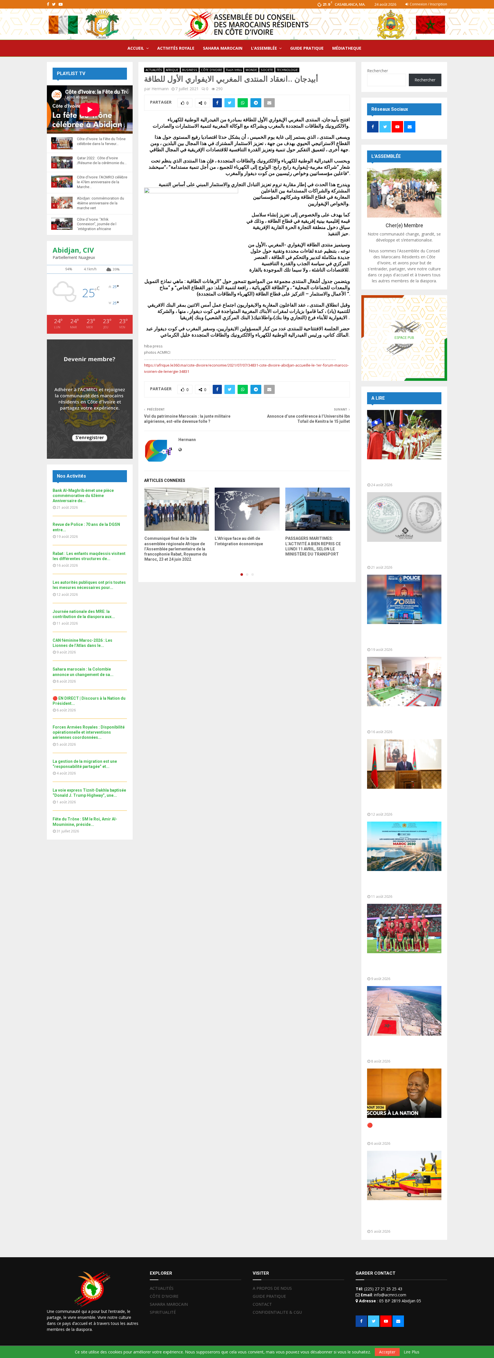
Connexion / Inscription (428, 4)
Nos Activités (71, 476)
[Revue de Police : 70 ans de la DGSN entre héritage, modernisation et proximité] (404, 599)
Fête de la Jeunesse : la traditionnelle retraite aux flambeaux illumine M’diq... (395, 472)
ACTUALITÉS (154, 70)
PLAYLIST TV (71, 73)
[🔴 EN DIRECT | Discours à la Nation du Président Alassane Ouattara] (404, 1093)
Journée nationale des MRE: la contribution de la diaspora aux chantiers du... (400, 884)
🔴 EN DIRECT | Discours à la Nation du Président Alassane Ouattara (399, 1130)
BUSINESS (189, 70)
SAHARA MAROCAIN (222, 48)
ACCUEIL (136, 48)
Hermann (160, 88)
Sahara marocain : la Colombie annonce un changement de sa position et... (400, 1048)
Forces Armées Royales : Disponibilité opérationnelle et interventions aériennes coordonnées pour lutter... (399, 1216)
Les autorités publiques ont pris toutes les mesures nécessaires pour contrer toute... (402, 801)
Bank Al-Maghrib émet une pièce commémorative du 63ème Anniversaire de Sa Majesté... (402, 554)
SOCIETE (267, 70)
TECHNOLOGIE (287, 70)
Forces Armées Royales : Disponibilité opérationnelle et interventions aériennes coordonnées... (89, 732)
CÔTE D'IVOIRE (211, 70)
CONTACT (262, 1304)
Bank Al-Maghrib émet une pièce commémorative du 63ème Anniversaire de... (83, 495)
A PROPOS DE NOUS (272, 1288)
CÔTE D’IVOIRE (164, 1296)
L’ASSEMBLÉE (264, 48)
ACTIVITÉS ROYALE (175, 48)
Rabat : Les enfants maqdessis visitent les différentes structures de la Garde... (400, 719)
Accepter (387, 1352)
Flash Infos (234, 70)
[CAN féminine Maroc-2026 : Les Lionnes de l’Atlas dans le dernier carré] (404, 928)
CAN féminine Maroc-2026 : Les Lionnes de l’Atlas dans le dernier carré (403, 966)
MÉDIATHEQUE (346, 48)
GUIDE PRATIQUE (307, 48)
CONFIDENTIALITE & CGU (277, 1312)
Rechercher (377, 70)
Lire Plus (411, 1352)
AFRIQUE (172, 70)
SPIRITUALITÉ (163, 1312)
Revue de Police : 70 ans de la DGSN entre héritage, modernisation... (399, 637)
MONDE (251, 70)
